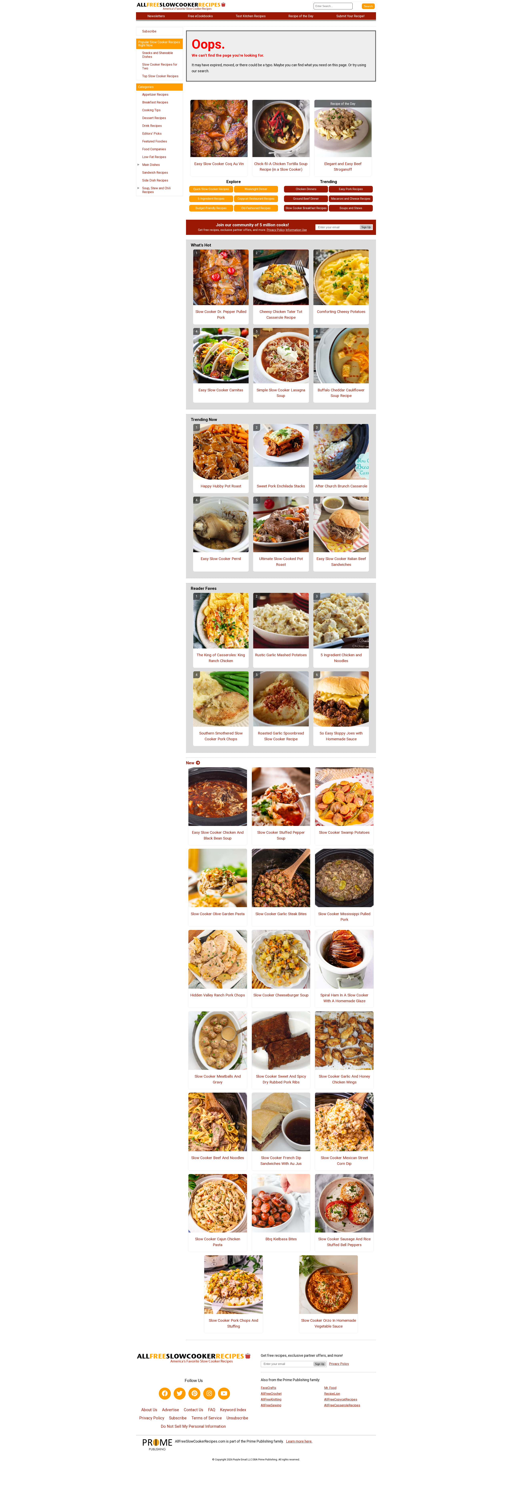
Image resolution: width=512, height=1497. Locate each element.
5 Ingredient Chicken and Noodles (341, 658)
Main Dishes (151, 165)
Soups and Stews (351, 208)
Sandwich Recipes (155, 172)
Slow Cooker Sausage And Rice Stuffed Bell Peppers (344, 1242)
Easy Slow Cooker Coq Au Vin (219, 163)
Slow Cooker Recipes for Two (159, 66)
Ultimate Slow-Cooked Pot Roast (281, 561)
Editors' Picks (152, 133)
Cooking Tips (151, 110)
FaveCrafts (268, 1388)
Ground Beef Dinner (306, 198)
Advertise (170, 1409)
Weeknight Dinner (256, 189)
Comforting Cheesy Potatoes (341, 311)
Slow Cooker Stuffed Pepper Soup (281, 835)
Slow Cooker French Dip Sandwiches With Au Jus (281, 1160)
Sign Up (366, 227)
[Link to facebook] (165, 1394)
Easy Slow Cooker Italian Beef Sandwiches (341, 561)
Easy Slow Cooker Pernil (221, 558)
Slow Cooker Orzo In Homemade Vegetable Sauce (328, 1323)
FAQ (211, 1409)
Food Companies (154, 149)
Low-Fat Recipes (154, 157)
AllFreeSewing (271, 1405)
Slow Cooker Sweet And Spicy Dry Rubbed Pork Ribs (281, 1079)
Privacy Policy (276, 230)
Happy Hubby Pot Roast (221, 486)
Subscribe (149, 31)
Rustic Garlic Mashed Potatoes (281, 655)
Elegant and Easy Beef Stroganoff (343, 166)
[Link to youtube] (224, 1394)
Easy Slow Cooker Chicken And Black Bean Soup (218, 835)
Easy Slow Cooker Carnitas (220, 390)
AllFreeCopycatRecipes (340, 1399)
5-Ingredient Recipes (211, 198)
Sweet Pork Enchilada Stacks (281, 486)
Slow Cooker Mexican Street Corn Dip (344, 1160)
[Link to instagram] (209, 1394)
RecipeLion (332, 1394)
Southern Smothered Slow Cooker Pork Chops (221, 736)
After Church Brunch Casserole (341, 486)
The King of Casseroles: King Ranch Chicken (221, 658)
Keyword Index (233, 1409)
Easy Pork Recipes (351, 189)
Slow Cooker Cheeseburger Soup (281, 995)
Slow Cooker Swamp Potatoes (344, 832)
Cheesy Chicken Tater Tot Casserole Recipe (281, 314)
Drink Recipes (152, 126)
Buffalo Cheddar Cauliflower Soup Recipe (341, 393)
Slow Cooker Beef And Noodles (217, 1157)
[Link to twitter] (180, 1394)
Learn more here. (299, 1441)
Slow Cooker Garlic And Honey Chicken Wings (344, 1079)
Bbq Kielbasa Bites (281, 1239)
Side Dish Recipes (155, 180)
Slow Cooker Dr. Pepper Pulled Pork (220, 314)
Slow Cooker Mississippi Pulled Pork (344, 917)
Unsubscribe (237, 1418)
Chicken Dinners (306, 189)
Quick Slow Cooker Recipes (211, 189)
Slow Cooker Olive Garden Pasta (218, 914)
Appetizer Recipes (155, 94)
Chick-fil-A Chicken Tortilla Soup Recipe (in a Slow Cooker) (281, 166)
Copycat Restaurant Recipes (256, 198)
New (190, 763)
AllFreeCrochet (271, 1394)
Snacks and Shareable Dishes (157, 55)
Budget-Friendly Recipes (211, 208)
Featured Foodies (154, 141)
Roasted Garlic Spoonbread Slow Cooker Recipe (281, 736)
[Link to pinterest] (194, 1394)
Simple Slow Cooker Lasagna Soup (281, 393)
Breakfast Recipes (155, 102)
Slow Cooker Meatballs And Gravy (218, 1079)
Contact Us (193, 1409)
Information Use (296, 230)
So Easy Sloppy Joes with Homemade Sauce (341, 736)
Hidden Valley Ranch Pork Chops (217, 995)
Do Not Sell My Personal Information (193, 1426)
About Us (149, 1409)
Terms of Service (206, 1418)
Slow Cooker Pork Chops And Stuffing (233, 1323)
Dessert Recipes (154, 118)
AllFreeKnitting (271, 1399)
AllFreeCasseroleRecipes (342, 1405)
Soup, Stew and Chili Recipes (156, 190)
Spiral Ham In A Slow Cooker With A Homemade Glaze (344, 998)
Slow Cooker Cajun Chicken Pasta (217, 1242)
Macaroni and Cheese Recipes (350, 198)
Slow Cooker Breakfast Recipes (306, 208)
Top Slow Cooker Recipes (160, 76)
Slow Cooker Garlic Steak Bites (281, 914)
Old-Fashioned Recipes (256, 208)
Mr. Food (330, 1388)
